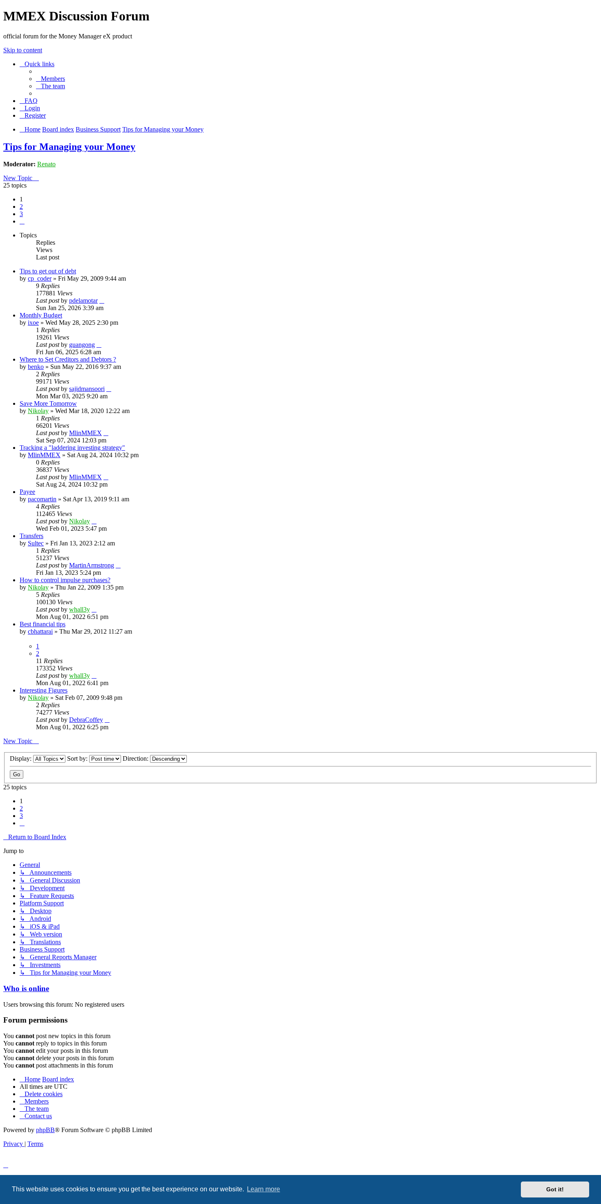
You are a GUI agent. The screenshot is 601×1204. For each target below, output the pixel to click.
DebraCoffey (86, 719)
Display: (21, 758)
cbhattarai (40, 631)
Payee (27, 491)
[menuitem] (50, 78)
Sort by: (78, 758)
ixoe (33, 322)
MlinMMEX (85, 432)
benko (36, 366)
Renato (46, 164)
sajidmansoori (87, 388)
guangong (82, 344)
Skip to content (22, 50)
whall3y (79, 609)
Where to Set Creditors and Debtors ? (68, 359)
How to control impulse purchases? (65, 579)
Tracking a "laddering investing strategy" (72, 447)
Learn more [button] (263, 1189)
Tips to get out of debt (48, 271)
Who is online (26, 988)
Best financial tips (42, 624)
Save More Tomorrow (48, 403)
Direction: (136, 758)
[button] (22, 221)
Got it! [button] (555, 1189)
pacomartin (42, 499)
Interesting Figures (43, 690)
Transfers (31, 535)
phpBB (45, 1129)
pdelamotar (83, 300)
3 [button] (21, 213)
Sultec (36, 543)
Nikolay (38, 410)
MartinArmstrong (91, 565)
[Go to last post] (101, 300)
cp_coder (40, 278)
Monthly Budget (41, 315)
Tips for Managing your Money (69, 146)
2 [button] (21, 206)
